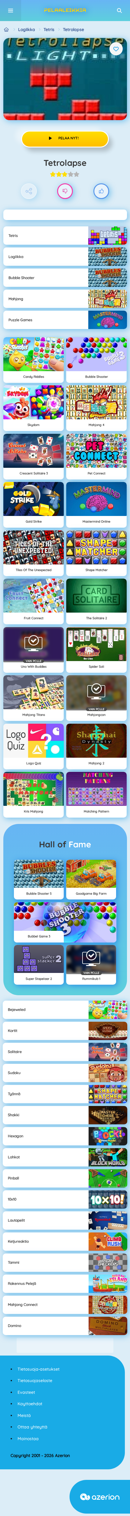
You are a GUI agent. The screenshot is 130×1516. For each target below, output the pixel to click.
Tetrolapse (73, 29)
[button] (119, 10)
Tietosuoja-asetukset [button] (39, 1369)
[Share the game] (29, 191)
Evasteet (26, 1392)
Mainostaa (28, 1438)
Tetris (49, 29)
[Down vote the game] (65, 191)
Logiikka (26, 29)
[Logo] (65, 10)
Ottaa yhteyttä (32, 1427)
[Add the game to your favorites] (116, 48)
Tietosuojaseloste (35, 1380)
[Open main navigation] (10, 10)
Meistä (24, 1415)
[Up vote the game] (101, 191)
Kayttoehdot (30, 1403)
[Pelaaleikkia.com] (6, 29)
